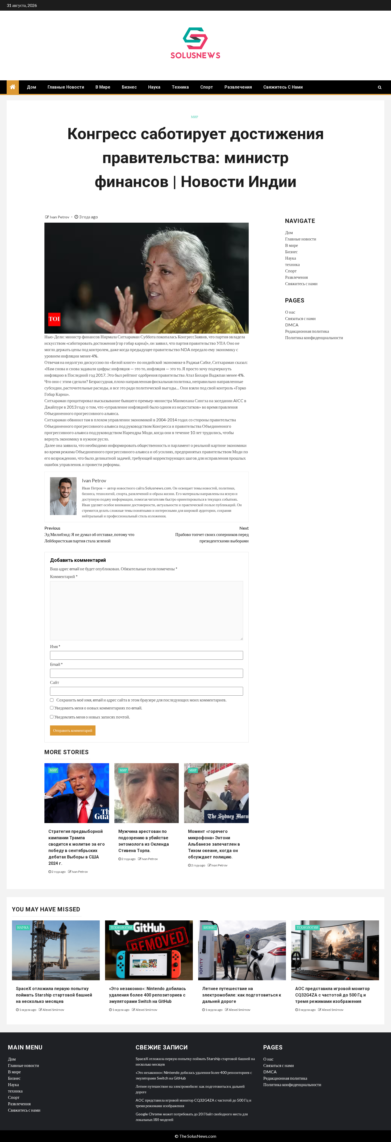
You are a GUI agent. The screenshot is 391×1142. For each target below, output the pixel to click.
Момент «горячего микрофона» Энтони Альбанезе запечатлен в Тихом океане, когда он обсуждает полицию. (214, 844)
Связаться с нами (300, 318)
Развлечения (238, 87)
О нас (290, 311)
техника (180, 87)
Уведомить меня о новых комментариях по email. (98, 707)
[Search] (379, 87)
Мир (194, 117)
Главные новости (66, 87)
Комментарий (64, 576)
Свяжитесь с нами (283, 87)
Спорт (206, 87)
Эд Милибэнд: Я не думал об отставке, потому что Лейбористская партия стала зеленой (89, 534)
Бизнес (129, 87)
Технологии (121, 927)
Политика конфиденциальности (314, 337)
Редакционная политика (307, 331)
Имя (55, 646)
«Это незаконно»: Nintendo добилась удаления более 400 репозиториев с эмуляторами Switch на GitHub (147, 995)
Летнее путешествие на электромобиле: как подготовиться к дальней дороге (241, 995)
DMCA (291, 324)
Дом (31, 87)
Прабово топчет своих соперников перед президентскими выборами (212, 534)
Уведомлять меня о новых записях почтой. (92, 716)
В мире (102, 87)
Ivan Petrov (60, 217)
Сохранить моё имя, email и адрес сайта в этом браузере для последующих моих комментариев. (141, 699)
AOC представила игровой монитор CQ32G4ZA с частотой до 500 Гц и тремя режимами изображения (332, 995)
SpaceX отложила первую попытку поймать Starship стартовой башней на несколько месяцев (54, 995)
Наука (154, 87)
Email (56, 664)
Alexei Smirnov (53, 1010)
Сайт (54, 682)
